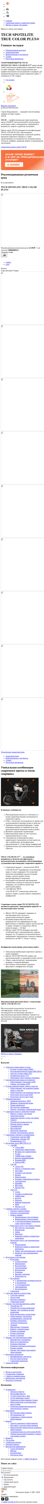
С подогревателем (22, 1285)
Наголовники (15, 1128)
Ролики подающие (17, 1331)
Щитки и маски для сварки (16, 25)
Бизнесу (9, 1421)
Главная (9, 21)
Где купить (10, 80)
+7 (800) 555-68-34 (29, 1459)
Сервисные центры (13, 1442)
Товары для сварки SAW (20, 1084)
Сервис (8, 57)
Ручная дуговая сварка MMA (22, 1069)
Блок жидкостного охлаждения (22, 1314)
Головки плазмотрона (23, 1194)
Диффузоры (20, 1196)
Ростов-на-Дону (16, 1455)
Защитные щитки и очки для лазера (24, 1118)
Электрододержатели (18, 1323)
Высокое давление (22, 1274)
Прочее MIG (20, 1162)
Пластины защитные (18, 1131)
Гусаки (18, 1154)
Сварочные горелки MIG (20, 1137)
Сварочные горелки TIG (20, 1139)
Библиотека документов (15, 1378)
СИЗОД (13, 1120)
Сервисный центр (11, 1482)
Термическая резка (13, 1099)
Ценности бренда (17, 1392)
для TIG (13, 1164)
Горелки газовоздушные (20, 1211)
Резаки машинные (17, 1105)
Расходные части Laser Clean (21, 1097)
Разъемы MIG (20, 1160)
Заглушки (19, 1171)
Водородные (20, 1270)
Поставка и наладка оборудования (24, 1425)
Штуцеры (19, 1185)
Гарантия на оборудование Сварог (24, 1400)
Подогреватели (21, 1289)
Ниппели (18, 1234)
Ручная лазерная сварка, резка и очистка (22, 1086)
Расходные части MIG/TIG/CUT (18, 1143)
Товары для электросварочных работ (20, 1304)
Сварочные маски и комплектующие (20, 23)
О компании (10, 1390)
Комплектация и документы (17, 55)
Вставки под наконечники (25, 1152)
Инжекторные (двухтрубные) (26, 1217)
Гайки (17, 1232)
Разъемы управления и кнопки (27, 1179)
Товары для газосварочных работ (19, 1338)
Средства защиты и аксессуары (18, 1293)
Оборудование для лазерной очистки (25, 1093)
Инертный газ (20, 1276)
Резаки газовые (16, 1215)
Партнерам (10, 1411)
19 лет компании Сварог (20, 1398)
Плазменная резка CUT (19, 1076)
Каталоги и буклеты (14, 1380)
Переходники (20, 1177)
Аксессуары (15, 1297)
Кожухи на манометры (19, 1342)
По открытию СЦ (17, 1415)
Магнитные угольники (19, 1327)
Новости (9, 1438)
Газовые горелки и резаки (16, 1209)
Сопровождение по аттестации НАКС (25, 1432)
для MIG (13, 1145)
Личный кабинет (12, 1444)
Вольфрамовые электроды (20, 1357)
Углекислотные (21, 1262)
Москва (13, 1451)
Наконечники (20, 1245)
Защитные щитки (17, 1116)
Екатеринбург (15, 1453)
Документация (10, 1487)
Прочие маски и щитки (19, 1124)
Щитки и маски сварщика (11, 1054)
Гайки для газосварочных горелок (28, 1251)
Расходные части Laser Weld (21, 1095)
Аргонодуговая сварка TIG (21, 1074)
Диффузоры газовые (23, 1156)
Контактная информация (15, 1447)
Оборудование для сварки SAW (23, 1082)
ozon (7, 264)
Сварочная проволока (19, 1361)
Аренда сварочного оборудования (24, 1423)
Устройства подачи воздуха (21, 1122)
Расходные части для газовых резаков (25, 1226)
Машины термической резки (21, 1103)
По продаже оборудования (21, 1413)
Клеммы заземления (18, 1321)
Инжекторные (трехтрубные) (26, 1219)
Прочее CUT (20, 1207)
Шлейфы (18, 1183)
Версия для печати (8, 106)
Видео (6, 1484)
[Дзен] (2, 1500)
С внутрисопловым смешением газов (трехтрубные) (27, 1222)
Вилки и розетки (17, 1335)
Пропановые (20, 1264)
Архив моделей (12, 1363)
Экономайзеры (21, 1287)
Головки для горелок (23, 1173)
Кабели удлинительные (19, 1329)
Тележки (13, 1325)
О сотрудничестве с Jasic (20, 1396)
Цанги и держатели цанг (25, 1169)
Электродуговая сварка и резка (18, 1067)
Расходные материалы (14, 59)
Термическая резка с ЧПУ (20, 1101)
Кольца (18, 1175)
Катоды (18, 1198)
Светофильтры (16, 1126)
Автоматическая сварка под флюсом (20, 1080)
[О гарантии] (13, 102)
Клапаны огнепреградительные (23, 1346)
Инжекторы (20, 1230)
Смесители (14, 1291)
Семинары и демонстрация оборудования (21, 1418)
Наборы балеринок (22, 1202)
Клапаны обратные (18, 1344)
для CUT (13, 1190)
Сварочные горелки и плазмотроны (20, 1135)
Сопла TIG (19, 1166)
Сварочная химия (17, 1302)
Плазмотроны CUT (18, 1141)
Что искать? (5, 1473)
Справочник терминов (15, 1374)
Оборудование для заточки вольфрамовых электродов (21, 1317)
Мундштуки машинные (19, 1107)
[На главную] (14, 4)
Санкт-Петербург (17, 1449)
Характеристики (12, 52)
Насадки (18, 1200)
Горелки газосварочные (19, 1213)
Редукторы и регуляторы (15, 1257)
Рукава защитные (17, 1333)
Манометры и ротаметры (20, 1340)
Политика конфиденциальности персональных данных (23, 1407)
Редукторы (14, 1259)
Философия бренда (18, 1394)
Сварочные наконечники (25, 1150)
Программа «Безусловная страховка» (25, 1078)
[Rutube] (6, 1500)
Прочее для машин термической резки (25, 1109)
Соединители (20, 1181)
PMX (17, 1204)
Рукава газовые (16, 1348)
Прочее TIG (20, 1188)
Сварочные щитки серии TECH (13, 147)
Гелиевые (19, 1272)
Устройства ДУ (16, 1306)
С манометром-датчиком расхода (28, 1281)
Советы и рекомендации (15, 1376)
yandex (8, 262)
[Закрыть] (2, 1058)
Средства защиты (17, 1295)
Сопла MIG (19, 1147)
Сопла (17, 1192)
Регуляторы (15, 1278)
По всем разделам (11, 1475)
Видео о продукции (13, 1372)
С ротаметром (20, 1283)
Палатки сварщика (17, 1300)
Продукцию (8, 1477)
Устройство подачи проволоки (22, 1308)
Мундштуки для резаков (24, 1228)
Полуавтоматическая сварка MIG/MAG (26, 1071)
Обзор (16, 50)
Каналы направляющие (24, 1158)
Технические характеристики (13, 752)
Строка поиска (7, 1468)
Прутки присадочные (19, 1359)
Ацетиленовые (21, 1268)
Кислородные (20, 1266)
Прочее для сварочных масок (22, 1133)
